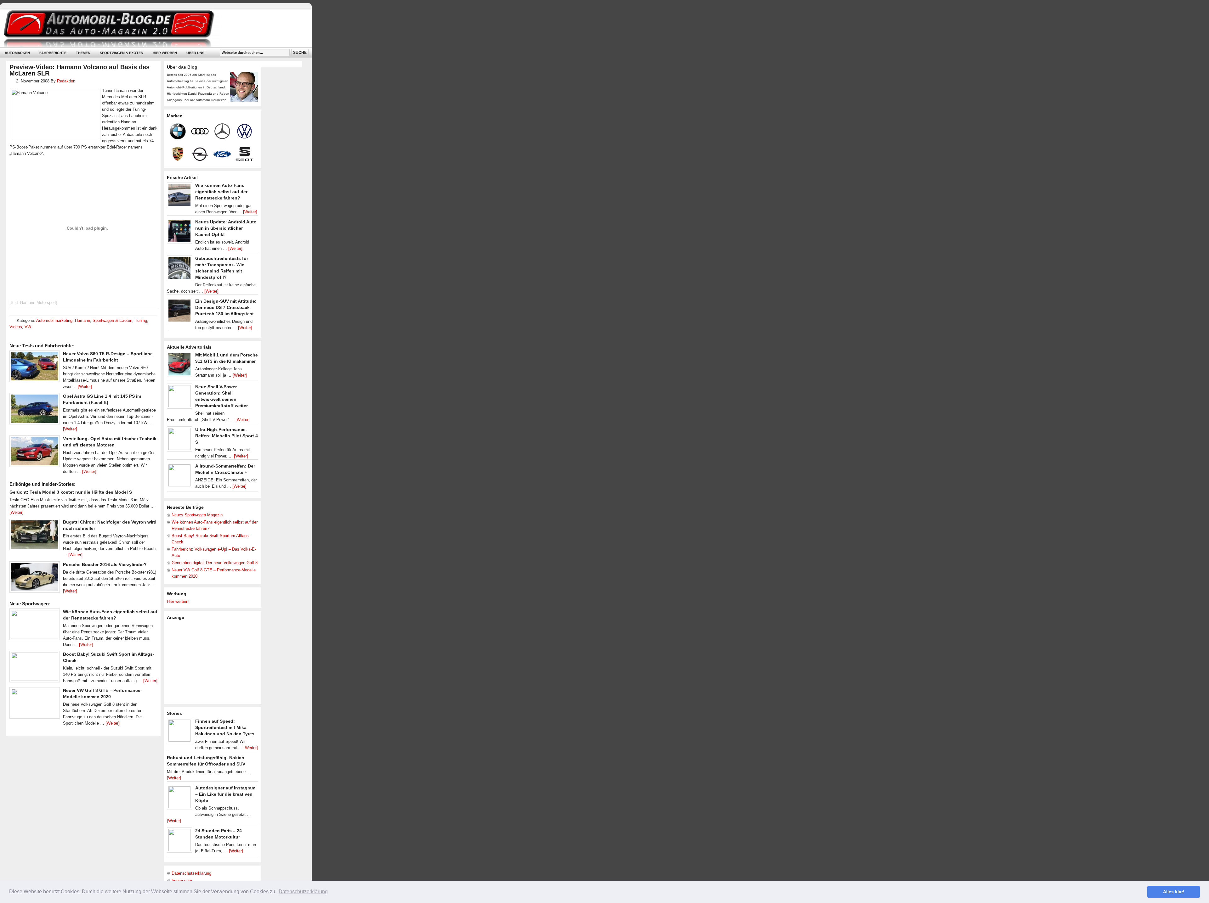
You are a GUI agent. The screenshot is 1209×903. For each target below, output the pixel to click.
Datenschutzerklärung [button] (303, 891)
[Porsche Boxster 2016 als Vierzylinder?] (34, 578)
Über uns (195, 53)
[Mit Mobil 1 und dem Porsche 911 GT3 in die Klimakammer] (179, 366)
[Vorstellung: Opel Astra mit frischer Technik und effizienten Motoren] (34, 452)
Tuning (141, 320)
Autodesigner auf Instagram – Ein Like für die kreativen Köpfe (225, 794)
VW (28, 326)
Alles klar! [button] (1173, 891)
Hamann (82, 320)
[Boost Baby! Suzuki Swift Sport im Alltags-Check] (34, 668)
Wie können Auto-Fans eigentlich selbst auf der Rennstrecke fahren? (221, 191)
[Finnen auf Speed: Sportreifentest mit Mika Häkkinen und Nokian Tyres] (179, 732)
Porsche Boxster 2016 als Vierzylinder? (105, 564)
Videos (15, 326)
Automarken (17, 53)
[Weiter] (85, 386)
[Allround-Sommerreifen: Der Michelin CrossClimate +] (179, 477)
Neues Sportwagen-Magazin (197, 515)
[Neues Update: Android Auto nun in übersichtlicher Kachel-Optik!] (179, 233)
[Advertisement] (214, 661)
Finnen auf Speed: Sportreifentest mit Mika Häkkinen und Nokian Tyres (224, 727)
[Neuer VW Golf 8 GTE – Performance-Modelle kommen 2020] (34, 704)
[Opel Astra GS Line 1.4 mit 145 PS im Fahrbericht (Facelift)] (34, 410)
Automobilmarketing (54, 320)
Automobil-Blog (151, 28)
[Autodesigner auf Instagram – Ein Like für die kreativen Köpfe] (179, 799)
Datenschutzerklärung (191, 873)
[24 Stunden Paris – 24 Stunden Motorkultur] (179, 841)
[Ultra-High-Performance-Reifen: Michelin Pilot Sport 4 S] (179, 440)
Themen (83, 53)
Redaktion (66, 81)
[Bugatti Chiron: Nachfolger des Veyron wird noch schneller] (34, 536)
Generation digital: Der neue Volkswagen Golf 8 (215, 562)
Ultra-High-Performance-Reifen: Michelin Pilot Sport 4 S (226, 436)
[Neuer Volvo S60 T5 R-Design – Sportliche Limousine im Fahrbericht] (34, 368)
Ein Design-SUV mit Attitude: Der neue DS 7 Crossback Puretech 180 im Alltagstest (226, 307)
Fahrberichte (52, 53)
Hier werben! (178, 601)
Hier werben (165, 53)
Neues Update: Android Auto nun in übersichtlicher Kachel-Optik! (226, 228)
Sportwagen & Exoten (121, 53)
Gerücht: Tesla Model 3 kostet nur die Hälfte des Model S (70, 492)
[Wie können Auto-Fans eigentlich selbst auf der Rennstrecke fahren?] (34, 626)
